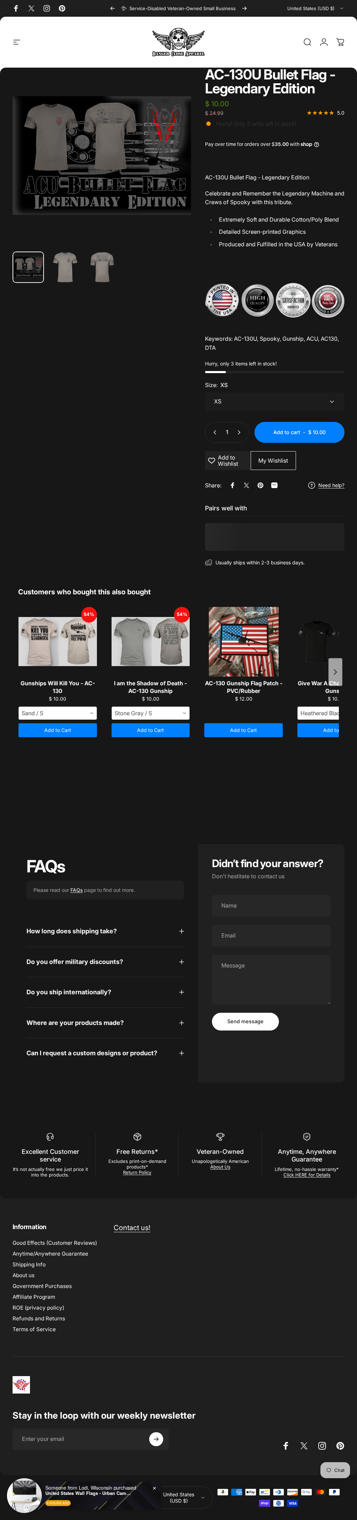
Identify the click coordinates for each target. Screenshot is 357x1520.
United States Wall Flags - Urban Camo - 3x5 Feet (88, 1493)
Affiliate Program (34, 1297)
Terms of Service (34, 1329)
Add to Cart (57, 730)
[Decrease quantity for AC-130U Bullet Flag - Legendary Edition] (213, 432)
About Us (220, 1167)
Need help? (331, 485)
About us (24, 1275)
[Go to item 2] (65, 267)
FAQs (76, 890)
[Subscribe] (156, 1439)
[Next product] (335, 672)
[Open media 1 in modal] (102, 157)
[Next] (244, 8)
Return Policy (137, 1172)
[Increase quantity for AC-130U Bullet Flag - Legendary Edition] (241, 432)
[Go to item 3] (102, 267)
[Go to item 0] (28, 267)
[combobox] (315, 8)
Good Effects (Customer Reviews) (55, 1243)
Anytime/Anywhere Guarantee (50, 1253)
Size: (216, 384)
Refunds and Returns (39, 1318)
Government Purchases (42, 1286)
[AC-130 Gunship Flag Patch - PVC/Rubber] (243, 642)
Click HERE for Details (307, 1175)
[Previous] (112, 8)
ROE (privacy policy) (38, 1307)
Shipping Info (29, 1264)
